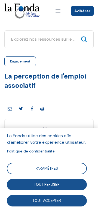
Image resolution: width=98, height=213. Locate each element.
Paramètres (47, 168)
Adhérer (82, 10)
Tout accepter (47, 200)
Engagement (20, 61)
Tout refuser (47, 184)
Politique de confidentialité (31, 151)
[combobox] (44, 39)
